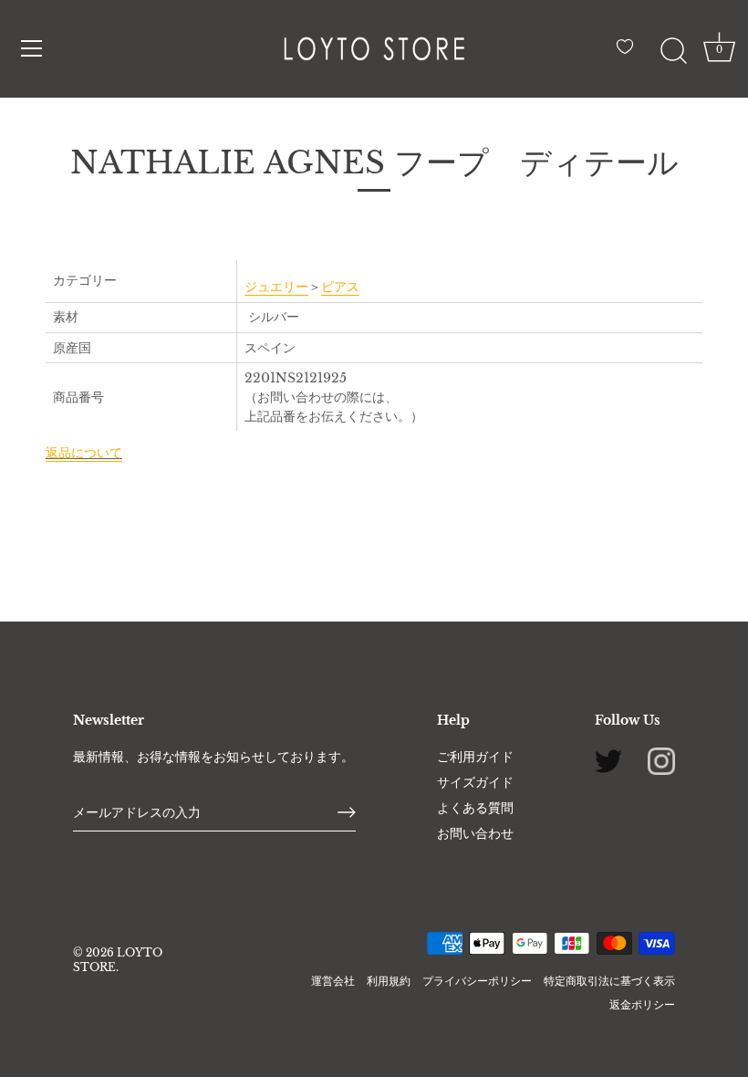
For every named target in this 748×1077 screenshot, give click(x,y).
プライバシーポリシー (477, 981)
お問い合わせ (475, 833)
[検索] (673, 51)
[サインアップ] (347, 812)
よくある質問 (475, 808)
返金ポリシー (642, 1004)
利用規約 (388, 981)
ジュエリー (276, 286)
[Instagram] (661, 759)
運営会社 (333, 981)
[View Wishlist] (629, 53)
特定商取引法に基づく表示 (609, 981)
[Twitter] (608, 759)
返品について (84, 452)
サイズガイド (475, 782)
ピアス (340, 286)
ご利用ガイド (475, 756)
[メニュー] (32, 48)
